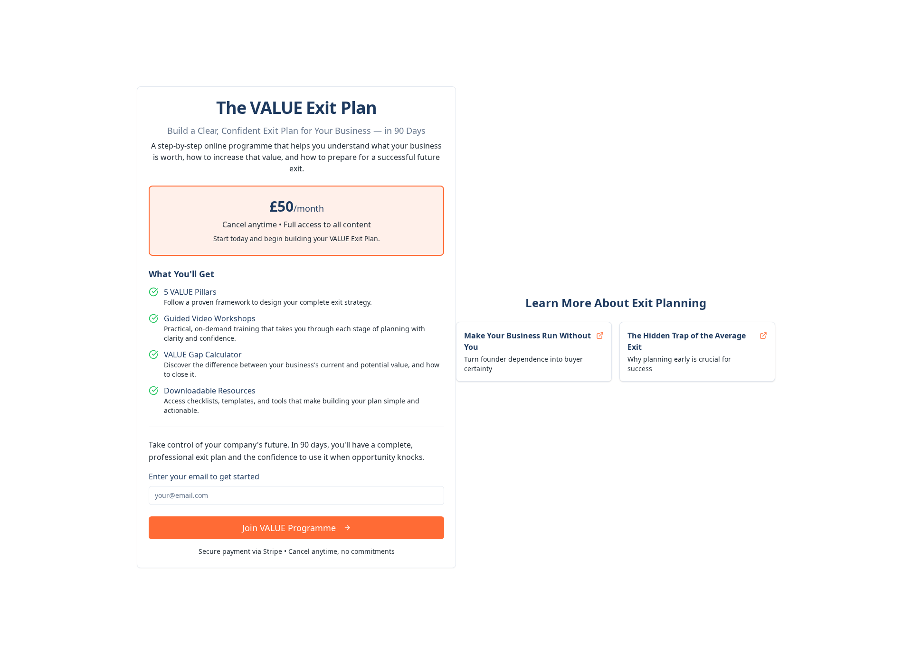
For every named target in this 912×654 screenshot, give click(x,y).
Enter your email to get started (204, 476)
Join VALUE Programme (289, 527)
